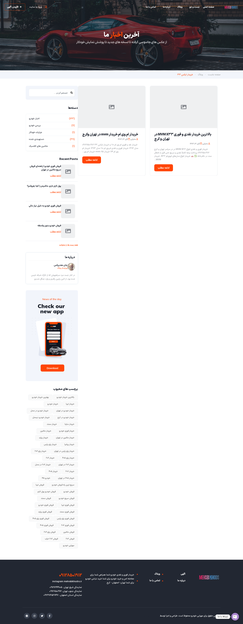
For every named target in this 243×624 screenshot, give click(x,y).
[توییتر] (42, 616)
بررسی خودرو (35, 125)
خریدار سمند (52, 424)
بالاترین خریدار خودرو (65, 397)
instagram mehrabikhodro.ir (67, 581)
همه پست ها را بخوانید (68, 245)
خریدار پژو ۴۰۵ (68, 457)
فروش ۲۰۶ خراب (51, 538)
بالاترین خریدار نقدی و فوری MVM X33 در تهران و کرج (182, 136)
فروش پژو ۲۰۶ (49, 532)
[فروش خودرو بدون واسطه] (68, 231)
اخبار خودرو (34, 118)
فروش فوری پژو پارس (65, 518)
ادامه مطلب (163, 168)
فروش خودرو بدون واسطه (49, 225)
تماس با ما (151, 7)
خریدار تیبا (70, 404)
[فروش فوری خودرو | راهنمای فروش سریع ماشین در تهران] (68, 172)
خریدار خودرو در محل (39, 410)
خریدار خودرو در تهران (65, 410)
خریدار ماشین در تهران (65, 437)
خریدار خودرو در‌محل (41, 417)
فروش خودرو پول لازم (47, 491)
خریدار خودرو (52, 404)
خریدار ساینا (69, 424)
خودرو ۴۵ (46, 478)
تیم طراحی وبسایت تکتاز (148, 616)
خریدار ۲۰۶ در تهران (66, 464)
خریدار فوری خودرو (66, 431)
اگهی (183, 574)
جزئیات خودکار (35, 132)
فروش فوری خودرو (46, 505)
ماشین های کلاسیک (38, 146)
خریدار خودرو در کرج (66, 417)
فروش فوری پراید (45, 511)
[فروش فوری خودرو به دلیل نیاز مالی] (68, 211)
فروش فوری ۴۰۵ (46, 525)
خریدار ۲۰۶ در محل (43, 464)
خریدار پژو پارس (50, 444)
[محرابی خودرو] (231, 7)
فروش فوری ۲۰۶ (67, 525)
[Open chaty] (235, 616)
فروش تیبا (40, 484)
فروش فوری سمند (67, 511)
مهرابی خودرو (68, 545)
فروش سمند (46, 498)
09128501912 (70, 575)
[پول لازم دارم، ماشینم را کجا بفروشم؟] (68, 191)
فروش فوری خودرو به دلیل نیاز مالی (45, 206)
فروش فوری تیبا (67, 505)
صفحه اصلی (208, 7)
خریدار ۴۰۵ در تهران (66, 478)
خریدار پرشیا (69, 444)
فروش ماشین (68, 532)
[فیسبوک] (49, 616)
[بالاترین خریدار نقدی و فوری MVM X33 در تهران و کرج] (183, 107)
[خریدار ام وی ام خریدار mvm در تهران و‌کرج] (111, 107)
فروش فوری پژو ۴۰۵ (41, 518)
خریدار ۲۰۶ (50, 457)
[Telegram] (27, 616)
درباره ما (166, 7)
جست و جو (194, 7)
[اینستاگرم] (34, 616)
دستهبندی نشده (36, 139)
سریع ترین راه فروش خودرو (63, 484)
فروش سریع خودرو (66, 498)
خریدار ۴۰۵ (53, 471)
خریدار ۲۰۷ (70, 471)
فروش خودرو (69, 491)
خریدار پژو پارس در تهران (64, 451)
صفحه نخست (214, 74)
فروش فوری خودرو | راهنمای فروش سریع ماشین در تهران (45, 168)
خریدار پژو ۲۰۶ (40, 451)
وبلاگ (179, 7)
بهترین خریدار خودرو (40, 397)
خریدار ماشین (45, 431)
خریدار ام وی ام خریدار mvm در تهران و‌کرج (110, 134)
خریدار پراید (43, 437)
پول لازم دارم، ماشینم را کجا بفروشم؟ (44, 186)
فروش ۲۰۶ (70, 538)
